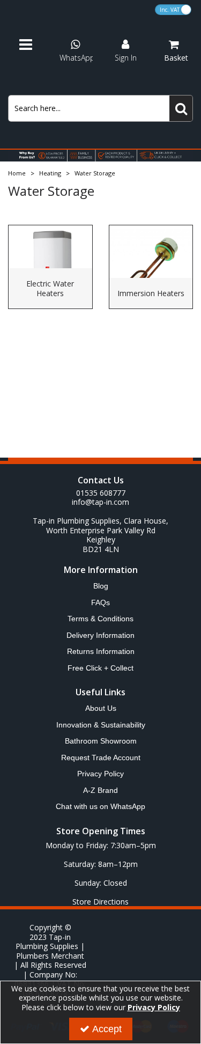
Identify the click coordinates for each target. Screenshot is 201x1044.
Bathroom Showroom (101, 741)
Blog (100, 586)
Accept (107, 1029)
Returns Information (101, 651)
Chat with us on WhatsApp (100, 806)
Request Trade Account (100, 757)
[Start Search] (181, 108)
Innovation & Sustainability (100, 724)
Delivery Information (100, 635)
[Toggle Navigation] (30, 45)
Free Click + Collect (100, 668)
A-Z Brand (100, 790)
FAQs (100, 602)
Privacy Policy (100, 773)
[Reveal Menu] (30, 45)
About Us (100, 708)
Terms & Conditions (100, 618)
